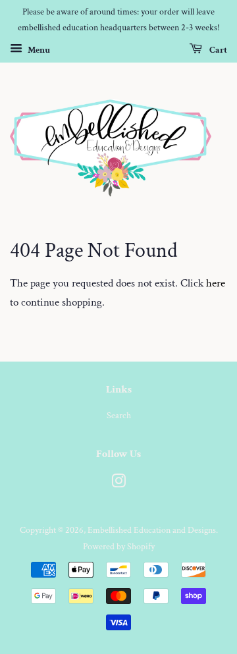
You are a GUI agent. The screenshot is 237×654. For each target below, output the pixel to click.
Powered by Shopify (119, 546)
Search (119, 415)
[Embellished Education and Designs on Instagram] (118, 483)
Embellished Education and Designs (152, 530)
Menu (38, 49)
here (215, 283)
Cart (217, 49)
